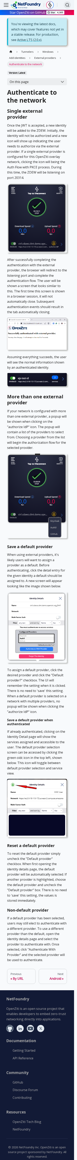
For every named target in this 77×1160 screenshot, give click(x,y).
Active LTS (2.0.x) (29, 40)
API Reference (23, 1058)
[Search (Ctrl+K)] (67, 5)
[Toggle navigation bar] (6, 5)
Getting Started (24, 1050)
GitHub (18, 1082)
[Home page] (11, 52)
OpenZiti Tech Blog (27, 1122)
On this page (19, 82)
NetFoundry (21, 1129)
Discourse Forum (25, 1090)
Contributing (22, 1097)
